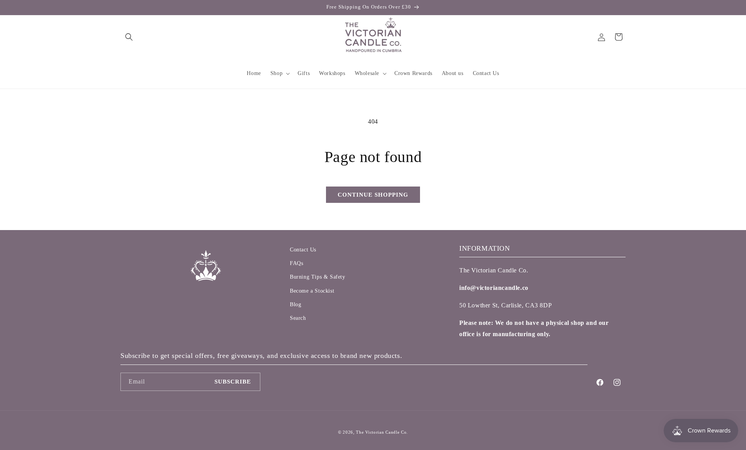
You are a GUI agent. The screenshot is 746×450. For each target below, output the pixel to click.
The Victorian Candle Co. (382, 432)
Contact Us (303, 250)
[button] (129, 36)
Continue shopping (373, 195)
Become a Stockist (312, 291)
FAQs (296, 263)
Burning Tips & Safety (317, 277)
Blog (295, 304)
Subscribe (232, 381)
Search (298, 318)
